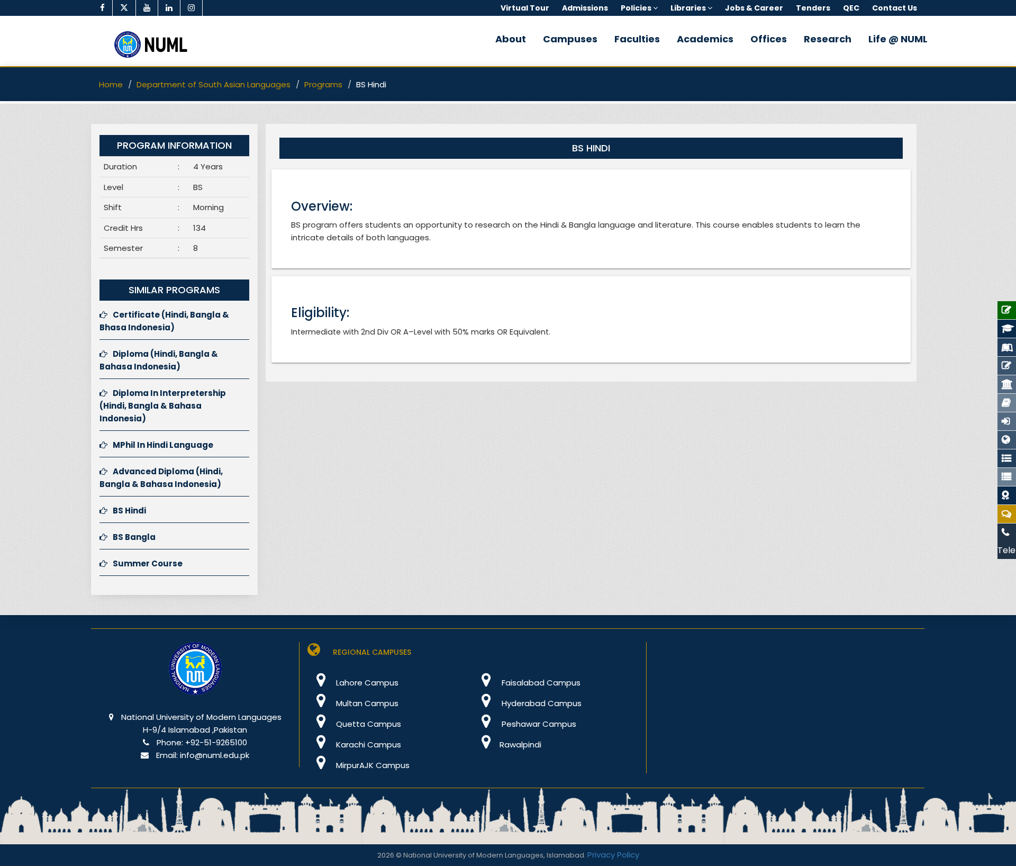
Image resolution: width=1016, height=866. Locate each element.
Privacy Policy (613, 854)
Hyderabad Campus (541, 703)
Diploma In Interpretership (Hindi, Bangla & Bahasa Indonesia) (162, 405)
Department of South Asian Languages (214, 84)
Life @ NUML (898, 39)
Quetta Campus (367, 723)
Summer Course (148, 563)
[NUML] (154, 44)
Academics (705, 39)
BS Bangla (134, 537)
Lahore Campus (366, 682)
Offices (768, 39)
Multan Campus (366, 703)
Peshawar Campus (538, 723)
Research (827, 39)
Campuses (570, 39)
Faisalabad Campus (540, 682)
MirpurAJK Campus (372, 765)
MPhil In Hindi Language (163, 444)
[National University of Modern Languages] (195, 675)
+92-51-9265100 (216, 742)
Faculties (637, 39)
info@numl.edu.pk (214, 755)
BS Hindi (129, 510)
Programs (323, 84)
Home (111, 84)
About (510, 39)
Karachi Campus (367, 744)
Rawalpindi (520, 744)
